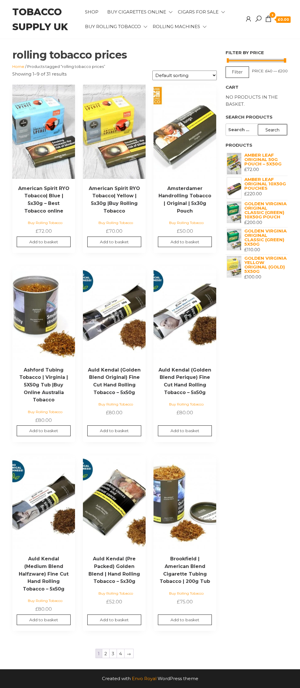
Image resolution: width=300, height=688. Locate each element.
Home (18, 66)
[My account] (248, 19)
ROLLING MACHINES (176, 26)
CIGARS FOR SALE (198, 12)
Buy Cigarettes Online (136, 12)
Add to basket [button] (43, 241)
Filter (237, 72)
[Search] (258, 19)
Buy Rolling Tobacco (113, 26)
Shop (91, 12)
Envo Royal (144, 678)
